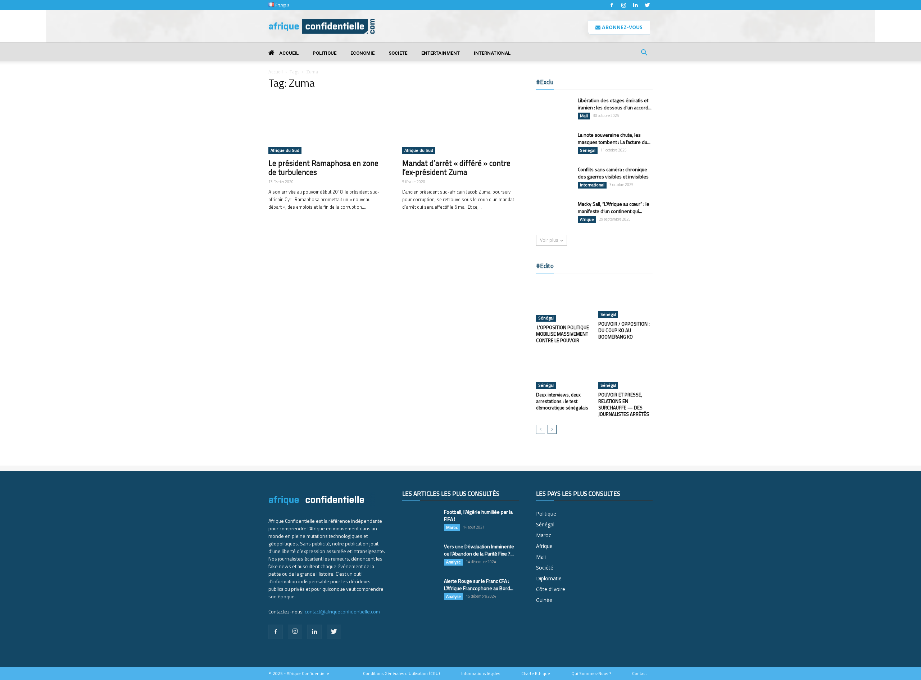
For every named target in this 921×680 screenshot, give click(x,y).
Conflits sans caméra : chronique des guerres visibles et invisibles (613, 173)
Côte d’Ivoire (550, 589)
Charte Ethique (535, 673)
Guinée (544, 600)
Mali (584, 116)
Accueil (288, 53)
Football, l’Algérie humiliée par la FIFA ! (478, 515)
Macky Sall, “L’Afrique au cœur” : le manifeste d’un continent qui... (613, 207)
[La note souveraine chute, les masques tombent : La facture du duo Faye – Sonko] (554, 143)
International (492, 53)
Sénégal (587, 150)
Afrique (587, 219)
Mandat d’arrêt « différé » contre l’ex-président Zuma (456, 167)
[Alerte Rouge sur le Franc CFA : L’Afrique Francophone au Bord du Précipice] (420, 590)
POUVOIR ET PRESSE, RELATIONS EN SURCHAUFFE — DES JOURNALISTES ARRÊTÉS (623, 404)
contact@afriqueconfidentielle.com (342, 611)
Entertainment (440, 53)
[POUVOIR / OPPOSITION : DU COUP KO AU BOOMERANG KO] (625, 299)
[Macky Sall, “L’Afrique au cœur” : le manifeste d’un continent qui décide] (554, 213)
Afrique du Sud (285, 150)
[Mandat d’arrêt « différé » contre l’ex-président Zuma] (460, 125)
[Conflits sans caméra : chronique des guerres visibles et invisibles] (554, 178)
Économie (362, 53)
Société (398, 53)
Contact (639, 673)
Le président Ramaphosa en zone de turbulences (323, 167)
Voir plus (549, 240)
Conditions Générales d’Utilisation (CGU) (401, 673)
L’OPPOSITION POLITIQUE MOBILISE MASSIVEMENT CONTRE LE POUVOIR (562, 334)
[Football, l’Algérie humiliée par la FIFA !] (420, 521)
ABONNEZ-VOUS (621, 27)
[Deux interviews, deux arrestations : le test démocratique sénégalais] (563, 370)
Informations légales (480, 673)
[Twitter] (647, 5)
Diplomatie (549, 578)
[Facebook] (611, 5)
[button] (644, 53)
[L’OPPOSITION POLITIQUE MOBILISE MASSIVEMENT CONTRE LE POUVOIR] (563, 301)
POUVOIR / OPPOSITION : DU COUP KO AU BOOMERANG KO (624, 330)
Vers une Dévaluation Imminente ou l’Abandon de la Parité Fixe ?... (479, 550)
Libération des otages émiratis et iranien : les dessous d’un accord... (615, 103)
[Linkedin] (635, 5)
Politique (324, 53)
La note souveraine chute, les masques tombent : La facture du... (614, 138)
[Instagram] (623, 5)
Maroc (452, 527)
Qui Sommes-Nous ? (591, 673)
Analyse (453, 562)
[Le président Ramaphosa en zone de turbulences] (326, 125)
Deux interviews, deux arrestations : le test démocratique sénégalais (562, 401)
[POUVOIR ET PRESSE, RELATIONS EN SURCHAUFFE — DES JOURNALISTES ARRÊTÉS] (625, 370)
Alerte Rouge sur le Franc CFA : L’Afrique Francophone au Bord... (478, 584)
